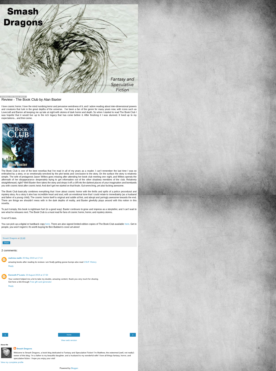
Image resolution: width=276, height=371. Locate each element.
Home (69, 335)
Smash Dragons (24, 348)
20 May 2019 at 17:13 (33, 258)
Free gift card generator (41, 282)
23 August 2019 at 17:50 (37, 275)
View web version (69, 340)
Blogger (74, 368)
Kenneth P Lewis (16, 275)
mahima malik (15, 258)
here (47, 224)
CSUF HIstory (90, 262)
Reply (11, 266)
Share (6, 243)
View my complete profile (12, 362)
